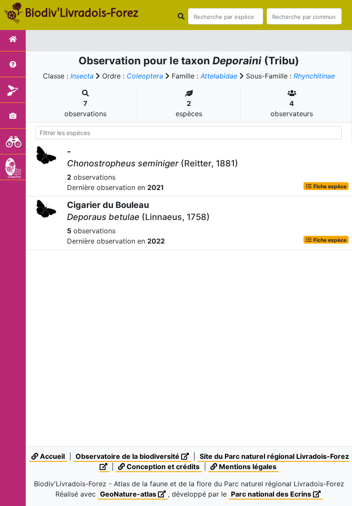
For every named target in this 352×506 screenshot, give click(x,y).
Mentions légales (246, 466)
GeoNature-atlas (129, 494)
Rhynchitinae (314, 76)
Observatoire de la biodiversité (128, 456)
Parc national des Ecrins (272, 494)
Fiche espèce (329, 186)
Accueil (51, 456)
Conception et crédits (162, 466)
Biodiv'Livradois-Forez (81, 12)
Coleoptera (145, 76)
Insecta (82, 76)
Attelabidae (218, 76)
